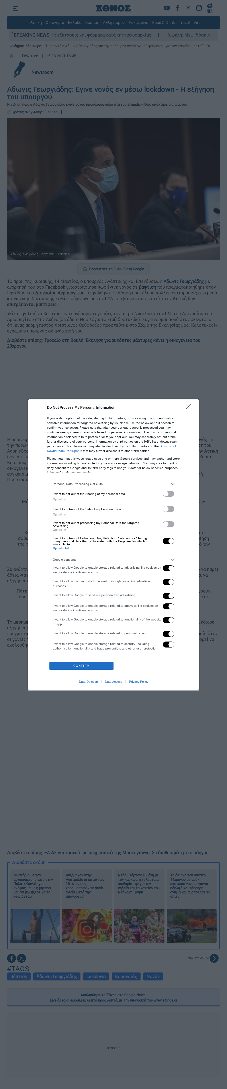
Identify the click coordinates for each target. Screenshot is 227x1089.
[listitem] (113, 484)
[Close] (190, 408)
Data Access (113, 681)
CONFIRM (81, 665)
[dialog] (113, 544)
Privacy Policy (138, 681)
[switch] (168, 494)
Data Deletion (88, 681)
